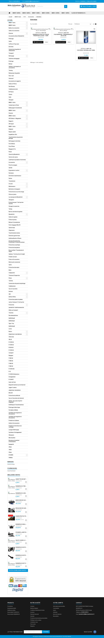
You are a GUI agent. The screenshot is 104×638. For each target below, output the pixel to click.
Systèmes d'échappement (15, 432)
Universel (11, 78)
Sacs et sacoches (13, 288)
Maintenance (12, 186)
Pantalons (11, 173)
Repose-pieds (12, 131)
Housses (11, 113)
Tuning (10, 209)
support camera (13, 387)
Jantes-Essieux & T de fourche (16, 302)
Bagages (11, 355)
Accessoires (12, 162)
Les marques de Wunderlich (15, 197)
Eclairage (11, 61)
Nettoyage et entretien (14, 141)
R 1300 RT (11, 379)
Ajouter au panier (38, 42)
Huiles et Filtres (13, 83)
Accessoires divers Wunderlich (16, 36)
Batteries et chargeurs (14, 189)
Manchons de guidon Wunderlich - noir (21, 500)
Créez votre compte (91, 1)
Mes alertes (55, 616)
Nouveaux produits (11, 608)
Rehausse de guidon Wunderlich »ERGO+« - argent (21, 508)
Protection (11, 304)
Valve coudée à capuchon (21, 540)
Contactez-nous (34, 622)
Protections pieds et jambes (16, 299)
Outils (10, 41)
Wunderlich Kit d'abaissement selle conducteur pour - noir (21, 563)
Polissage (11, 38)
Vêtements (11, 435)
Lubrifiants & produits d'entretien (17, 159)
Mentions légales (34, 608)
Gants (10, 264)
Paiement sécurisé (34, 614)
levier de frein (12, 382)
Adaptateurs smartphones (15, 334)
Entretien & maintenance (15, 175)
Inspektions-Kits (13, 134)
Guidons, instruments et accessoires (15, 67)
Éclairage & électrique (14, 407)
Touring (11, 70)
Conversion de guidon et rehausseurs (15, 50)
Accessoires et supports (15, 81)
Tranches (11, 312)
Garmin (10, 167)
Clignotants (12, 230)
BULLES (11, 392)
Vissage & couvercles (14, 206)
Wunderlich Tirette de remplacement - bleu (21, 486)
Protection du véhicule (14, 395)
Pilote (10, 278)
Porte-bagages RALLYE (14, 225)
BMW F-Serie (36, 13)
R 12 (10, 371)
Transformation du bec (14, 233)
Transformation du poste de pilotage (16, 138)
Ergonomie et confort (14, 170)
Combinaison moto (13, 89)
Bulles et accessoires (14, 28)
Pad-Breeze (12, 86)
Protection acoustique (14, 244)
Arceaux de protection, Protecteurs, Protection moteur (17, 242)
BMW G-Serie (55, 13)
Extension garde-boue (14, 235)
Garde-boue (12, 227)
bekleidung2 (12, 318)
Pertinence (83, 24)
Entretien (11, 46)
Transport (11, 53)
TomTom (11, 280)
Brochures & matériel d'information (14, 441)
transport (11, 352)
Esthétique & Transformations (16, 404)
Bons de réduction (57, 614)
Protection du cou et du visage (16, 191)
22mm (10, 452)
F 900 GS (11, 358)
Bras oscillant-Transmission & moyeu (16, 251)
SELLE (10, 339)
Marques (10, 461)
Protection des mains (14, 267)
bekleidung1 (12, 320)
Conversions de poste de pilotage (17, 283)
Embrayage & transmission (15, 107)
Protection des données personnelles (38, 618)
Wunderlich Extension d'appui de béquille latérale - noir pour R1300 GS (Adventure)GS (21, 555)
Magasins (32, 626)
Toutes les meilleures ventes (18, 570)
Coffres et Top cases (14, 44)
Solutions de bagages (14, 58)
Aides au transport (13, 310)
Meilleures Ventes (13, 475)
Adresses (55, 612)
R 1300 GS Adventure (14, 374)
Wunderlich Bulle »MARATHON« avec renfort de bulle (21, 524)
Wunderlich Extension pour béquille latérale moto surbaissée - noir (21, 547)
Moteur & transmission (14, 222)
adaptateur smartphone (15, 390)
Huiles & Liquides (13, 217)
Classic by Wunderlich (78, 13)
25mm (10, 447)
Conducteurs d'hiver (14, 105)
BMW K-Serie (26, 13)
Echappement (12, 376)
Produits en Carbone (14, 420)
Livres (10, 328)
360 (10, 294)
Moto (10, 270)
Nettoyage (11, 55)
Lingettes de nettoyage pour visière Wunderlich (21, 479)
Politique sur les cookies (35, 620)
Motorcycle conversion (14, 262)
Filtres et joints (12, 194)
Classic (10, 94)
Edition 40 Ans (12, 296)
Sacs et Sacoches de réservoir (16, 398)
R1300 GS (11, 347)
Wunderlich (11, 214)
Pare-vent (11, 75)
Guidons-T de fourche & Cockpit (17, 254)
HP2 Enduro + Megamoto (15, 118)
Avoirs (54, 610)
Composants (12, 272)
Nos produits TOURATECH (13, 612)
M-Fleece (11, 91)
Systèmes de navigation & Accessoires (15, 413)
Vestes (10, 178)
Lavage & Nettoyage (14, 429)
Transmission (12, 181)
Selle (10, 97)
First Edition (12, 143)
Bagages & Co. (12, 149)
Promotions (10, 606)
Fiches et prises (13, 219)
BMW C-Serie (65, 13)
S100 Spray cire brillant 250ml (86, 50)
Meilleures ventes (11, 610)
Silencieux (11, 336)
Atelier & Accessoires (14, 423)
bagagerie (11, 444)
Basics (10, 331)
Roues (10, 151)
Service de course (13, 157)
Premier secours (13, 256)
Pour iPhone (12, 146)
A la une (11, 183)
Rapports (11, 121)
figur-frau (11, 323)
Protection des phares (14, 247)
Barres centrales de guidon (15, 211)
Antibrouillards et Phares (15, 238)
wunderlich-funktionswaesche (16, 307)
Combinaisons (12, 286)
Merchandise (12, 437)
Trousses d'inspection (14, 275)
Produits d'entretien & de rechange (15, 426)
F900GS (11, 457)
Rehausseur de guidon (14, 73)
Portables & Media (13, 410)
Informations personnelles (59, 606)
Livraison (32, 606)
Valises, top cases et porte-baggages (15, 401)
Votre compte (58, 602)
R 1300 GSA (11, 368)
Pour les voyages (13, 165)
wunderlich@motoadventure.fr (32, 1)
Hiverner (11, 33)
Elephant (11, 129)
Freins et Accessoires (14, 259)
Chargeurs (11, 199)
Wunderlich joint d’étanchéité (21, 493)
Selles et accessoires (14, 30)
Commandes (56, 608)
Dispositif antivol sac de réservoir (17, 384)
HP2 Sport (11, 123)
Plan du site (33, 624)
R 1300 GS (11, 342)
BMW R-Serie (16, 13)
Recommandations (13, 315)
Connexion (82, 1)
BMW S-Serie (45, 13)
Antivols (11, 291)
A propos (32, 612)
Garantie (32, 616)
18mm (10, 449)
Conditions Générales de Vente (37, 610)
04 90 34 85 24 (16, 1)
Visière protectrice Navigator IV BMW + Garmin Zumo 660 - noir (21, 516)
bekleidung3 (12, 326)
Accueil (10, 20)
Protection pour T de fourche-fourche (16, 203)
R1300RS (11, 455)
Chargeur (11, 99)
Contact (79, 602)
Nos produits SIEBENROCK (13, 614)
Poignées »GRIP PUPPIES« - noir (21, 532)
